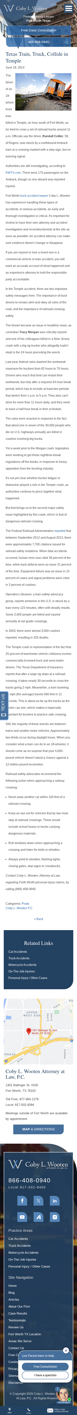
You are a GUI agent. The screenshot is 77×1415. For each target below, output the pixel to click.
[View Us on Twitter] (38, 1201)
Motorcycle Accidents (22, 964)
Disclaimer (15, 1382)
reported (59, 530)
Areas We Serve (19, 1341)
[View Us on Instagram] (55, 1217)
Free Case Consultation (38, 30)
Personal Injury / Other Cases (27, 978)
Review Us (16, 1327)
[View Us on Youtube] (22, 1217)
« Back (38, 919)
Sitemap (14, 1376)
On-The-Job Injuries (21, 971)
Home (12, 1286)
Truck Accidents (18, 958)
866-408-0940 (38, 42)
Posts (25, 903)
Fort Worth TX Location (24, 1334)
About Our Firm (19, 1306)
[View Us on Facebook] (22, 1201)
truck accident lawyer (34, 195)
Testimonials (17, 1320)
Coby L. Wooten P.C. (19, 908)
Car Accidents (17, 951)
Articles (13, 1299)
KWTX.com (13, 172)
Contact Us (16, 1348)
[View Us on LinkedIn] (55, 1201)
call (29, 1413)
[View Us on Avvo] (38, 1217)
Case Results (17, 1313)
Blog (11, 1292)
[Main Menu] (68, 8)
